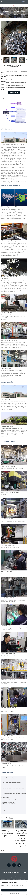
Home (3, 14)
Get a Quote (13, 92)
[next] (26, 59)
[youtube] (14, 865)
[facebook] (9, 865)
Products (9, 14)
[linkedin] (19, 865)
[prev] (1, 59)
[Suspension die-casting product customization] (14, 38)
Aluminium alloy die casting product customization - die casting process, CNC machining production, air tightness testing (21, 835)
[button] (1, 850)
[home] (14, 5)
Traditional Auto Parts (18, 14)
